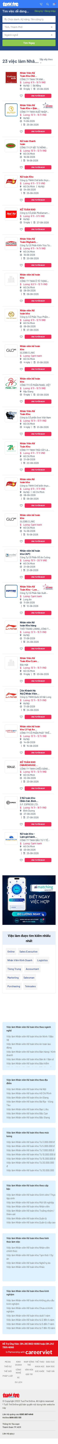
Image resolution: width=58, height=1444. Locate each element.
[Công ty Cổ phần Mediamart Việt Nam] (11, 214)
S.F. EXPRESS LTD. (29, 804)
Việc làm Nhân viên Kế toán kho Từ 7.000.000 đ (30, 1150)
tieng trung (14, 968)
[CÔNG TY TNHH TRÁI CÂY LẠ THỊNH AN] (11, 448)
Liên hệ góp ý (8, 1433)
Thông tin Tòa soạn (10, 1424)
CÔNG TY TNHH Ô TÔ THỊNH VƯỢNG (33, 281)
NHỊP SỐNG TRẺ (29, 1363)
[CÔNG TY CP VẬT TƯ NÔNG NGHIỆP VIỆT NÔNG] (11, 146)
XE (18, 1377)
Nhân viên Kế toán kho (27, 312)
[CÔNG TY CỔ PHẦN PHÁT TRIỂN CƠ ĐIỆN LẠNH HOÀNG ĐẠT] (11, 731)
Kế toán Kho (27, 176)
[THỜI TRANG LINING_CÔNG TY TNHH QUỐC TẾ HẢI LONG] (11, 627)
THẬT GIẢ (50, 1371)
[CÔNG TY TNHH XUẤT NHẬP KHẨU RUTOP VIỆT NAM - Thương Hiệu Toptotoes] (11, 110)
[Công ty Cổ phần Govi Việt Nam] (11, 416)
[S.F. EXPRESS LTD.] (11, 802)
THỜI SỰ (7, 1366)
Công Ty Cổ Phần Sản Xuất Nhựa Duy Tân (33, 593)
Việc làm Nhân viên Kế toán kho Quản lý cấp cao (30, 1222)
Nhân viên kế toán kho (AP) (30, 552)
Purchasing (13, 986)
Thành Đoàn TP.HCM (11, 1427)
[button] (47, 3)
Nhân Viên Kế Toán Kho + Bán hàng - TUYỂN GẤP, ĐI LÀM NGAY (28, 107)
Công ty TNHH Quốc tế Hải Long (35, 697)
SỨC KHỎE (39, 1371)
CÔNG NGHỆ (18, 1371)
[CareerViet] (38, 1352)
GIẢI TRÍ (29, 1374)
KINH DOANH (18, 1363)
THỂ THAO (39, 1361)
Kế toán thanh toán (28, 142)
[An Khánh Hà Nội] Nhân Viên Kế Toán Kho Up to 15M (28, 692)
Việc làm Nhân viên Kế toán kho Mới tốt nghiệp (30, 1202)
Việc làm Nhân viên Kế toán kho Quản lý (26, 1218)
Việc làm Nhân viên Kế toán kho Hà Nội (26, 1089)
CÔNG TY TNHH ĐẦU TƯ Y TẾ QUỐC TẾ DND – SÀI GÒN (34, 840)
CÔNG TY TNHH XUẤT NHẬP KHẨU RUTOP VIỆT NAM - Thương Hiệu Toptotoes (33, 111)
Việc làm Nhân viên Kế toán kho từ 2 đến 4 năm (30, 1319)
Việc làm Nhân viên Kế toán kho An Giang (27, 1097)
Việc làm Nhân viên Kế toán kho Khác (25, 1266)
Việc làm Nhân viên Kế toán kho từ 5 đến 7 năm (30, 1323)
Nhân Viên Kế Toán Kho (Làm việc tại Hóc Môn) (29, 659)
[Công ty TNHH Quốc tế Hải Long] (11, 695)
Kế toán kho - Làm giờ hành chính (27, 835)
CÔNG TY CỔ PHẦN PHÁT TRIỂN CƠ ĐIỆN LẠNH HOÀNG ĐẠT (35, 733)
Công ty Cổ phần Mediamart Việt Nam (34, 213)
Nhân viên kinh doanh (19, 960)
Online (11, 951)
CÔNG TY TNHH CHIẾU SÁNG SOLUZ (34, 768)
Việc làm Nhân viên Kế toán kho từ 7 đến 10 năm (30, 1328)
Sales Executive (28, 951)
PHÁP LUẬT (8, 1376)
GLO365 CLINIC (27, 352)
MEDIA (8, 1361)
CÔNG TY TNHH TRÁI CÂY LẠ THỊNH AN (34, 450)
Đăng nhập (50, 10)
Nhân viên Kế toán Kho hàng (28, 624)
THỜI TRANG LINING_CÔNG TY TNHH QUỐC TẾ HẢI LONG (35, 629)
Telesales (30, 986)
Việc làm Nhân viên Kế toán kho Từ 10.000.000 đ (30, 1154)
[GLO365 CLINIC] (11, 351)
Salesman (29, 977)
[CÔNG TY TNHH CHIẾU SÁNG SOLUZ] (11, 767)
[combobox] (29, 19)
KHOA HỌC (39, 1366)
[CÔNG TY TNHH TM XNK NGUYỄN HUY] (11, 77)
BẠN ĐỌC (50, 1366)
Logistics (42, 960)
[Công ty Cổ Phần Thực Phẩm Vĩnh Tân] (11, 315)
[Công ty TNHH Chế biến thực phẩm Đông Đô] (11, 181)
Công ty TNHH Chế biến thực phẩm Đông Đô (34, 180)
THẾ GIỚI (8, 1371)
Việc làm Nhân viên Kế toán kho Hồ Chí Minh (28, 1093)
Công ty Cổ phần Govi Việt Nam (35, 417)
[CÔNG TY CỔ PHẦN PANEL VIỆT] (11, 383)
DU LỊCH (18, 1382)
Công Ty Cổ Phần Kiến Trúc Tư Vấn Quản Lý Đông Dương (35, 245)
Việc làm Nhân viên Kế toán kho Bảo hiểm (27, 1063)
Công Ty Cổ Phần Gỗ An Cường (35, 557)
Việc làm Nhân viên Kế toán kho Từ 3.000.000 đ (30, 1142)
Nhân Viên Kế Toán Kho (27, 412)
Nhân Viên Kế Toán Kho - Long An (29, 588)
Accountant (32, 968)
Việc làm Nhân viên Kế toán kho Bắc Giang (28, 1117)
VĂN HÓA (29, 1369)
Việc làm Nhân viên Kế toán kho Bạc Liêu (27, 1109)
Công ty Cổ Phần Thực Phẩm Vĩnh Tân (34, 317)
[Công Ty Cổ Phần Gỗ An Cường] (11, 555)
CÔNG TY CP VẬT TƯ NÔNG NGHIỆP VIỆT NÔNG (33, 147)
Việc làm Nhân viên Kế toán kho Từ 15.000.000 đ (30, 1158)
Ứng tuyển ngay (38, 96)
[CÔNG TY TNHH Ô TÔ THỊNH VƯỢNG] (11, 279)
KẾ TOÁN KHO (27, 209)
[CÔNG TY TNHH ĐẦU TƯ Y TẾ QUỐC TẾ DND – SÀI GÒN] (11, 838)
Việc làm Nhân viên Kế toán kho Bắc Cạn (27, 1113)
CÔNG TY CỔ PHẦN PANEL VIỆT (35, 385)
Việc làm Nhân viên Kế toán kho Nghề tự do (28, 1262)
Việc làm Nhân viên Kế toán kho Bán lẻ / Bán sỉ (30, 1059)
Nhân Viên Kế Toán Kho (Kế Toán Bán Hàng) (29, 74)
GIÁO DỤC (50, 1361)
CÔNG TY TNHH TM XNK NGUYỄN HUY (31, 79)
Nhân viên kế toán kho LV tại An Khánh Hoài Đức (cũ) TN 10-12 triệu (30, 728)
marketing (13, 977)
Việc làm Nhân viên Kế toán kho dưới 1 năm (28, 1315)
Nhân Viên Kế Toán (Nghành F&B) (28, 240)
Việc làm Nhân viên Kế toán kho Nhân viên (28, 1206)
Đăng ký (38, 10)
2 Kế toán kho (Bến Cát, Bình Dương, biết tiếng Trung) (29, 799)
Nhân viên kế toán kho (30, 276)
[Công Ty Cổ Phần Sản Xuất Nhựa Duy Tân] (11, 591)
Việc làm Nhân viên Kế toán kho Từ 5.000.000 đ (30, 1146)
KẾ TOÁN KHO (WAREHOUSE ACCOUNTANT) (28, 763)
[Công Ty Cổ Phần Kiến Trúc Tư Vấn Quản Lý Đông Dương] (11, 243)
